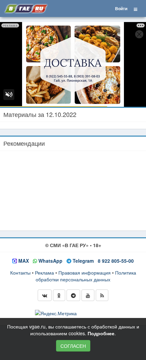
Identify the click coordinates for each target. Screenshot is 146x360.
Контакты (20, 272)
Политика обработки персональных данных (86, 276)
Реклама (44, 272)
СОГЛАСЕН (73, 345)
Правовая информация (84, 272)
